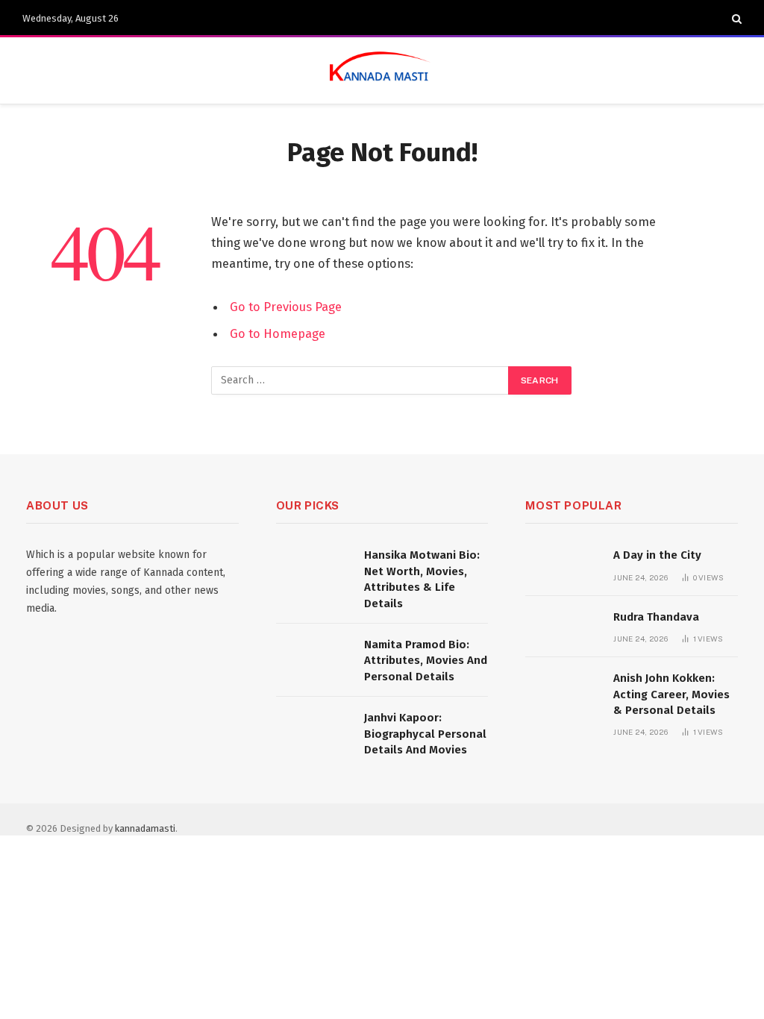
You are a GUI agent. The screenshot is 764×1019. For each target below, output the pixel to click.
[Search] (735, 18)
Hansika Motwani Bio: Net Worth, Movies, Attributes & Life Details (422, 578)
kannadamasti (145, 828)
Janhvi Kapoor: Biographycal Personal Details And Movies (425, 733)
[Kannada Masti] (382, 70)
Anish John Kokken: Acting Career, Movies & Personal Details (671, 694)
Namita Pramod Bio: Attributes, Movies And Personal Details (425, 660)
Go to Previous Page (286, 306)
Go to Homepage (277, 333)
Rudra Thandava (656, 617)
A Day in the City (657, 555)
